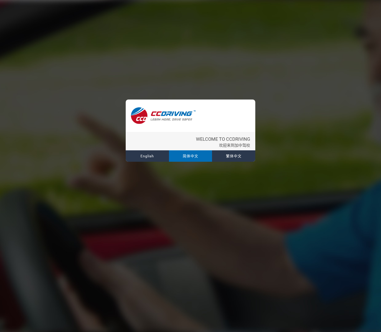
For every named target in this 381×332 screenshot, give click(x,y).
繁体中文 (234, 156)
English (147, 156)
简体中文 (190, 156)
